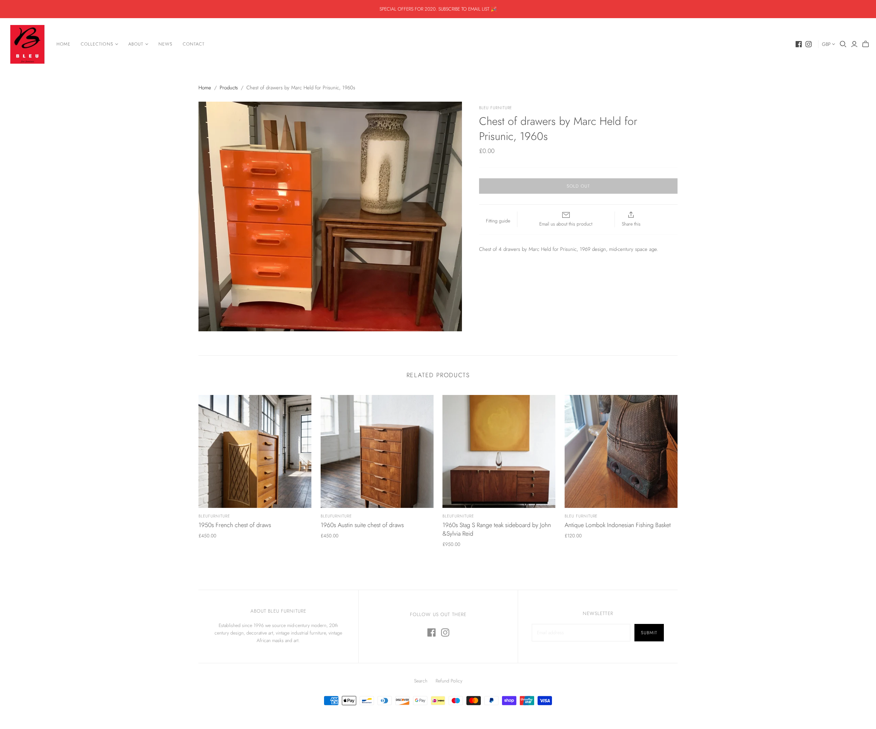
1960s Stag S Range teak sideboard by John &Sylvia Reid (496, 529)
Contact (194, 44)
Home (63, 44)
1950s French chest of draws (234, 525)
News (165, 44)
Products (229, 87)
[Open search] (843, 44)
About (135, 44)
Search (420, 680)
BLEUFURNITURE (214, 516)
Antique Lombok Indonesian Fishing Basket (618, 525)
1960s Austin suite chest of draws (362, 525)
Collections (97, 44)
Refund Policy (449, 680)
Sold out (578, 186)
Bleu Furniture (581, 516)
